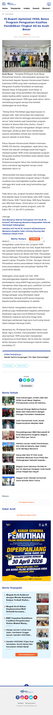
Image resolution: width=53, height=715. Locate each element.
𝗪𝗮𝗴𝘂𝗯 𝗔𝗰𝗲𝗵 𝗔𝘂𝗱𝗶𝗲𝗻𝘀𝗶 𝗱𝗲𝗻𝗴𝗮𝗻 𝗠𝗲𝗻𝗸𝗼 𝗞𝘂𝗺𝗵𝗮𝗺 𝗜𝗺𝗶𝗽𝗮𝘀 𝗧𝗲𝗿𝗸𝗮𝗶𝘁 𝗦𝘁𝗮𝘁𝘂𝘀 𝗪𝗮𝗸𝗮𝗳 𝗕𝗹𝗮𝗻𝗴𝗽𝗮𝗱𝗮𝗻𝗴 (18, 597)
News (5, 496)
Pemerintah (22, 366)
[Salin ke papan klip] (32, 380)
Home (5, 8)
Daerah (36, 8)
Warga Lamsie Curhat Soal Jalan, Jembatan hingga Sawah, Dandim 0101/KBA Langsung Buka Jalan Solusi (19, 632)
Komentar (28, 386)
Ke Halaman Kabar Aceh (26, 515)
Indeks (27, 8)
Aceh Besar (8, 366)
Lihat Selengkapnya (26, 654)
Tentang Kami (30, 703)
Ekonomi (46, 8)
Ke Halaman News (26, 502)
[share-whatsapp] (28, 380)
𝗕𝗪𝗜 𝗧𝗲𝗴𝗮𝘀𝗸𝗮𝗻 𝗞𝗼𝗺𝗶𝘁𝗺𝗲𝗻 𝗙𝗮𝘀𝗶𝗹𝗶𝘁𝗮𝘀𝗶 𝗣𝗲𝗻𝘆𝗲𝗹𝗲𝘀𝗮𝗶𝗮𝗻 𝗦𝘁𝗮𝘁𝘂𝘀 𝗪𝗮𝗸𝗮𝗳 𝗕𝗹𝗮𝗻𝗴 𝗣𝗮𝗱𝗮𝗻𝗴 (19, 621)
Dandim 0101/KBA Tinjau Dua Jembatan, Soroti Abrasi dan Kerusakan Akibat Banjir (19, 644)
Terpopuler (16, 8)
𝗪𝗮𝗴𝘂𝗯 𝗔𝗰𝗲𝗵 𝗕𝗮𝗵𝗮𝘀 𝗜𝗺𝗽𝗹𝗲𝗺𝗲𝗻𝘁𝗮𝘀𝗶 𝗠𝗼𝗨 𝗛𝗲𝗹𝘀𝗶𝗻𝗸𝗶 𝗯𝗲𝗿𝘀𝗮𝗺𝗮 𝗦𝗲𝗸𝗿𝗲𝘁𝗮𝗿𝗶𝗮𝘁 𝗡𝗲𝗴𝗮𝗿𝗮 (16, 609)
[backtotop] (26, 686)
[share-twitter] (24, 380)
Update (35, 239)
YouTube (37, 700)
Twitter (32, 700)
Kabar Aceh (9, 509)
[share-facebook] (20, 380)
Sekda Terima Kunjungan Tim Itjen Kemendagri (26, 357)
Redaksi (21, 703)
